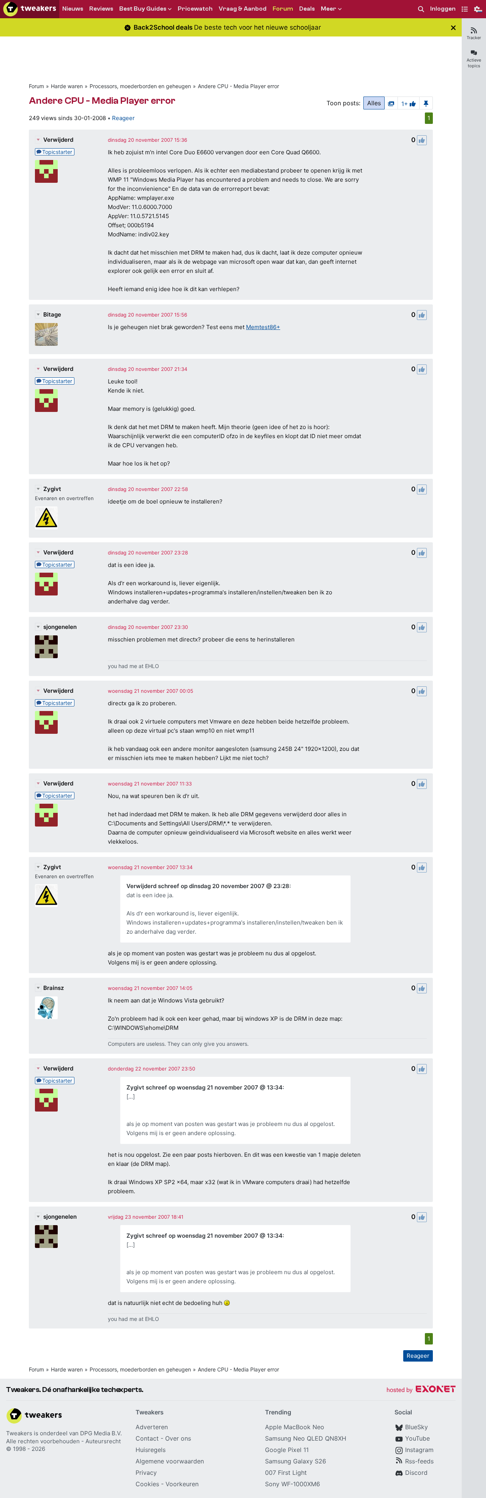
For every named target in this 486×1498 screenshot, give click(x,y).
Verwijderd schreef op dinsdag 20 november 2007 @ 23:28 (207, 886)
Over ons (178, 1438)
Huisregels (151, 1450)
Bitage (52, 314)
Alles (374, 103)
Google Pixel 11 (287, 1450)
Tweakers (19, 1433)
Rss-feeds (419, 1461)
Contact (147, 1438)
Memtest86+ (263, 327)
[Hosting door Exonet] (421, 1390)
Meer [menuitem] (328, 8)
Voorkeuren (182, 1484)
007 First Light (286, 1472)
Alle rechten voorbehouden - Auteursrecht (63, 1441)
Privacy (146, 1472)
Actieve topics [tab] (474, 62)
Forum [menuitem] (283, 8)
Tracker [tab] (474, 37)
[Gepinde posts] (426, 103)
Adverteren (152, 1427)
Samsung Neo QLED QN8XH (305, 1438)
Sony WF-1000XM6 (292, 1484)
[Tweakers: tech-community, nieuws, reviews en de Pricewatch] (29, 9)
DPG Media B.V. (101, 1433)
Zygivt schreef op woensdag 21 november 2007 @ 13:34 (204, 1087)
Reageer (123, 118)
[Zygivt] (46, 518)
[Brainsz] (46, 1007)
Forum (36, 86)
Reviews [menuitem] (101, 8)
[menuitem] (421, 9)
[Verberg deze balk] (453, 27)
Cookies (147, 1484)
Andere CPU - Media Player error (238, 86)
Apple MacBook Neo (294, 1427)
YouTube (417, 1438)
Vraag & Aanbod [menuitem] (243, 8)
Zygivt (52, 488)
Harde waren (67, 86)
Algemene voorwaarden (170, 1461)
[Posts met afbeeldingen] (391, 103)
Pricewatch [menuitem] (195, 8)
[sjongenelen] (46, 646)
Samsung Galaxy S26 (295, 1461)
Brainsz (53, 987)
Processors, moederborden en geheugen (140, 86)
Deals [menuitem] (307, 8)
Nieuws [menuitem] (72, 8)
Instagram (419, 1450)
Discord (416, 1472)
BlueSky (416, 1427)
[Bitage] (46, 334)
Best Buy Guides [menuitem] (142, 8)
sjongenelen (60, 626)
